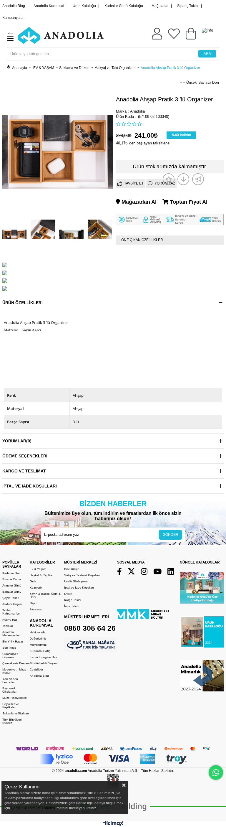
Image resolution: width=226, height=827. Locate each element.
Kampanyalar (13, 18)
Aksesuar (36, 609)
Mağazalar (160, 6)
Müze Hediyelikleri (14, 697)
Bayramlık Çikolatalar (9, 690)
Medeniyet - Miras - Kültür (15, 671)
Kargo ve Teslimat (24, 471)
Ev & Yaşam (38, 569)
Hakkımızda (38, 632)
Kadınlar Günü (12, 573)
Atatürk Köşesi (12, 604)
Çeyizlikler (36, 669)
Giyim (33, 603)
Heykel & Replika (41, 575)
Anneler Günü (11, 585)
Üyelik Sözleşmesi (76, 581)
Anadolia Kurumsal (49, 6)
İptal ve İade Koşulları (29, 486)
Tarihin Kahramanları (11, 612)
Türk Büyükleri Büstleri (11, 721)
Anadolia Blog (13, 6)
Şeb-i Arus (9, 647)
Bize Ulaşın (71, 569)
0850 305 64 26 (90, 628)
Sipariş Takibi (188, 6)
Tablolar (7, 625)
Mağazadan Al (138, 202)
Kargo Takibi (72, 600)
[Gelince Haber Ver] (198, 179)
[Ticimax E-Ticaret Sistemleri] (113, 825)
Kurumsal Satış (40, 651)
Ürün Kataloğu (84, 6)
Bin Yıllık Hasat (12, 641)
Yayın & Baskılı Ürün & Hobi (45, 595)
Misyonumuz (38, 644)
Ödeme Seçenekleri (24, 456)
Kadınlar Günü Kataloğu (123, 6)
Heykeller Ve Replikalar (10, 705)
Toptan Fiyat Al (187, 202)
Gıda (33, 581)
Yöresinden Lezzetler (10, 680)
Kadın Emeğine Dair (43, 657)
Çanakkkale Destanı (16, 663)
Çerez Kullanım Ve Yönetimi (33, 808)
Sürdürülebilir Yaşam (43, 663)
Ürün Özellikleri (22, 302)
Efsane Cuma (11, 579)
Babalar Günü (11, 591)
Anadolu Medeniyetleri (11, 633)
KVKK (68, 593)
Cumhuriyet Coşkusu (10, 655)
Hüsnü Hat (9, 619)
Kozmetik (36, 587)
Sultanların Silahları (15, 713)
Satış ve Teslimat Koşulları (82, 575)
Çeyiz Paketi (10, 597)
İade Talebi (71, 606)
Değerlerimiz (38, 638)
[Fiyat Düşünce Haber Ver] (183, 179)
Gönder (170, 535)
